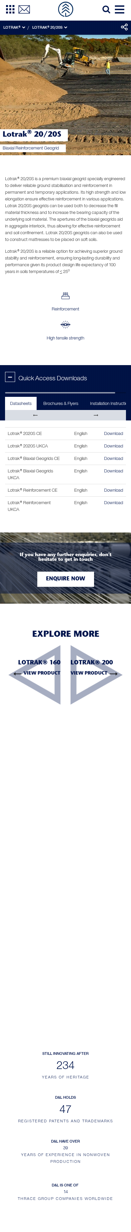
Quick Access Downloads (47, 378)
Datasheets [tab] (21, 403)
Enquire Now (65, 579)
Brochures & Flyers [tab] (60, 403)
